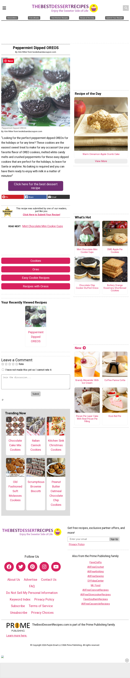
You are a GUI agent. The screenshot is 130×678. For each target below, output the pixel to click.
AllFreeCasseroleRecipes (95, 603)
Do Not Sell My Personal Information (32, 593)
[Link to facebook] (9, 566)
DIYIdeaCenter (96, 580)
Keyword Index (20, 599)
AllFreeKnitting (95, 571)
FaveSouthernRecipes (95, 599)
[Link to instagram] (44, 566)
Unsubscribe (18, 613)
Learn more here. (16, 635)
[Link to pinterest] (32, 566)
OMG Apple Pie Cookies (115, 251)
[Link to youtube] (56, 566)
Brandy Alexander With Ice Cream (87, 381)
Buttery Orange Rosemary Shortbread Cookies (115, 288)
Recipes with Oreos (36, 286)
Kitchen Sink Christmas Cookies (56, 445)
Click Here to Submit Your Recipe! (41, 214)
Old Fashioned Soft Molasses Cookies (15, 491)
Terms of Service (41, 606)
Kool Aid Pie (115, 416)
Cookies (35, 261)
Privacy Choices (42, 613)
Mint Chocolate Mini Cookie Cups (42, 226)
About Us (13, 579)
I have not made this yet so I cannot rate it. (28, 369)
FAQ (32, 586)
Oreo (35, 269)
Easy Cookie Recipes (35, 278)
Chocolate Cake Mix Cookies (15, 445)
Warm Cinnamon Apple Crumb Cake (101, 154)
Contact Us (48, 579)
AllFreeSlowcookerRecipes (95, 594)
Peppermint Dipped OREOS (35, 336)
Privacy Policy (44, 599)
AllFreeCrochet (95, 566)
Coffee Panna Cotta (114, 380)
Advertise (30, 579)
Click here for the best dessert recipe (36, 186)
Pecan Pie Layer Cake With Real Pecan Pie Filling (87, 419)
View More (101, 161)
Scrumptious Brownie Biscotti (36, 486)
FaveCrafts (95, 562)
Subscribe (18, 606)
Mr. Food (95, 585)
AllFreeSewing (96, 576)
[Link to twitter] (21, 566)
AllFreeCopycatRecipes (95, 589)
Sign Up (114, 539)
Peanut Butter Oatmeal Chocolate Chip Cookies (56, 493)
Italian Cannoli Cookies (35, 445)
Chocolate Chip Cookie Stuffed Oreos (87, 286)
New (78, 348)
